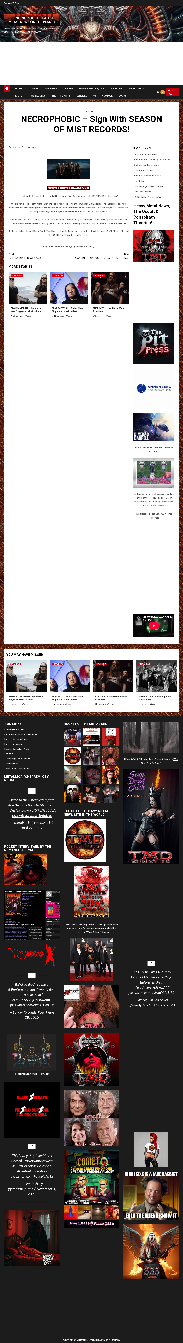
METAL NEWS (91, 111)
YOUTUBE (107, 95)
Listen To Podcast (172, 92)
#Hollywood (42, 1166)
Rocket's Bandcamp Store (146, 164)
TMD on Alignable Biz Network (149, 186)
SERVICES (82, 95)
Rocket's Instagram (143, 170)
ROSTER (18, 95)
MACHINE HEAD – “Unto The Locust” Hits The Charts (102, 256)
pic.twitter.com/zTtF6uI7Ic (32, 815)
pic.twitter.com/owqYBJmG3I (32, 1005)
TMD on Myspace (142, 191)
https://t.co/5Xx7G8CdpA (36, 810)
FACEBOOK (116, 88)
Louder (105, 932)
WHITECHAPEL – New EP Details (25, 256)
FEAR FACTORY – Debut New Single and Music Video (67, 698)
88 (94, 95)
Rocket (14, 147)
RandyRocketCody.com (91, 88)
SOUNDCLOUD (136, 88)
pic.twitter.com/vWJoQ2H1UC (151, 992)
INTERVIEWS (51, 88)
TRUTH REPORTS (61, 95)
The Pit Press (139, 181)
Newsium (100, 1339)
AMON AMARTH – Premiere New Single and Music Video (26, 698)
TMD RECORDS (37, 95)
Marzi (41, 1073)
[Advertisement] (91, 63)
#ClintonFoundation (32, 1171)
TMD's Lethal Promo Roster (147, 196)
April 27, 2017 (32, 828)
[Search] (158, 92)
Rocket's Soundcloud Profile (147, 175)
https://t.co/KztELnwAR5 (151, 987)
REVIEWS (68, 88)
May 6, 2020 (165, 1005)
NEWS (35, 88)
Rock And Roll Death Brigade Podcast (152, 159)
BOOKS (122, 95)
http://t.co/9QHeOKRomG (31, 1000)
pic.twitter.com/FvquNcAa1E (32, 1176)
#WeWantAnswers (39, 1161)
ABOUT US (20, 88)
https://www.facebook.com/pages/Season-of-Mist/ (68, 246)
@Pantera (15, 989)
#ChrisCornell (22, 1166)
